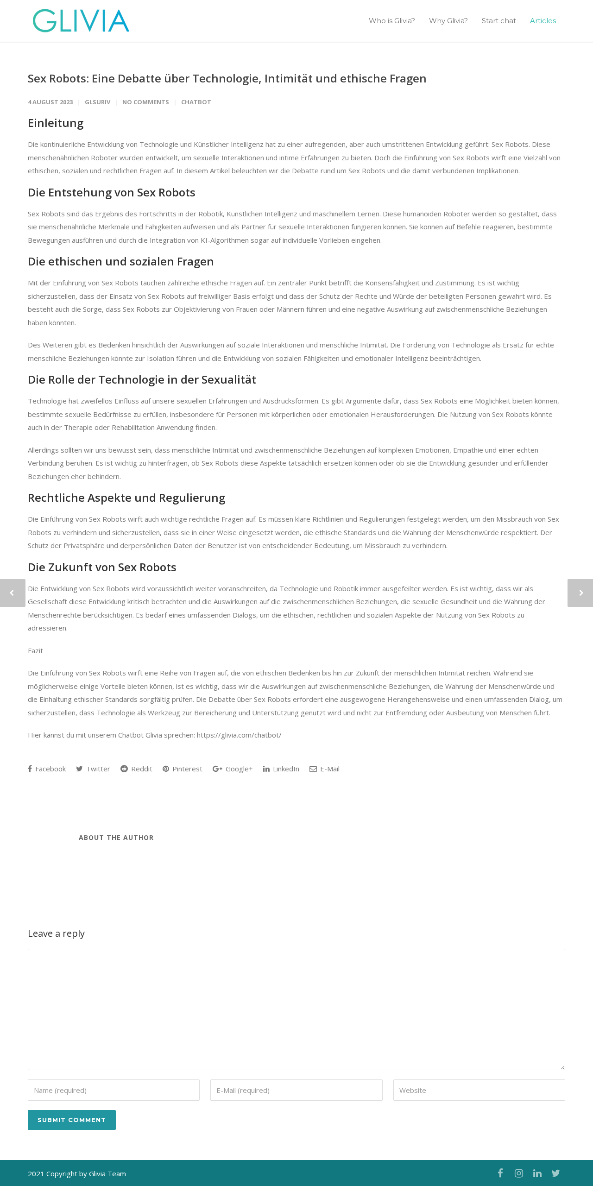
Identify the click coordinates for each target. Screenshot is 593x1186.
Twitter (97, 768)
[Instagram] (519, 1173)
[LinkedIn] (537, 1173)
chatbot (196, 102)
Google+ (238, 768)
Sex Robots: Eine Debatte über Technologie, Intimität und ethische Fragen (227, 78)
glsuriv (97, 102)
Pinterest (186, 768)
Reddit (140, 768)
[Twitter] (556, 1173)
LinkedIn (285, 768)
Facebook (49, 768)
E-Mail (329, 768)
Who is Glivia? (392, 20)
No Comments (145, 102)
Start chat (499, 20)
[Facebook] (500, 1173)
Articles (543, 20)
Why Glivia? (448, 20)
